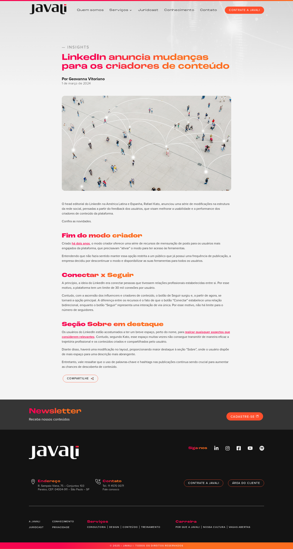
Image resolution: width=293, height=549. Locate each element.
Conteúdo (130, 527)
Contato (208, 10)
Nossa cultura (214, 527)
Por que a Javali (188, 527)
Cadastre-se (243, 416)
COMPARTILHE (78, 378)
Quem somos (90, 10)
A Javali (34, 521)
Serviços (118, 10)
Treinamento (150, 527)
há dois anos (81, 243)
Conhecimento (179, 10)
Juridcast (148, 10)
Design (114, 527)
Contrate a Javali (244, 10)
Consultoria (96, 527)
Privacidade (61, 527)
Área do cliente (246, 483)
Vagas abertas (240, 527)
